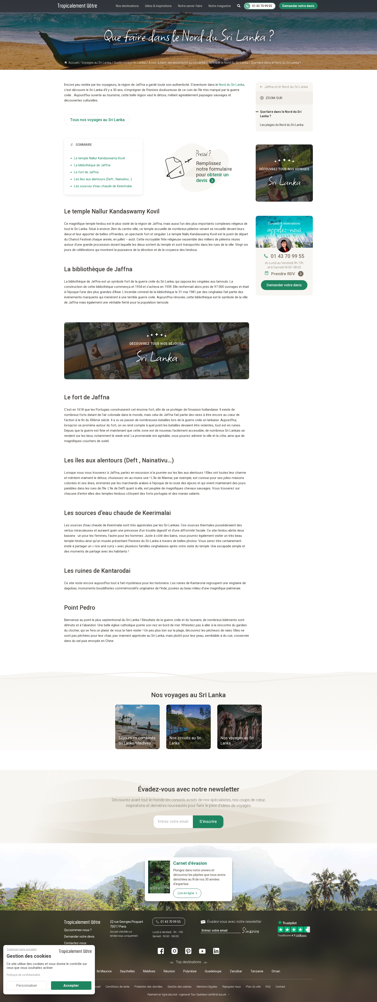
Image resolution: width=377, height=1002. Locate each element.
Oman (276, 971)
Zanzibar (236, 971)
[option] (137, 727)
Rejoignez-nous (231, 986)
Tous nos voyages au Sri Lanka (97, 119)
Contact (280, 986)
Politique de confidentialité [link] (23, 974)
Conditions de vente (117, 986)
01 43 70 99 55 (287, 256)
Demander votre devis (284, 285)
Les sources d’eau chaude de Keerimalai (103, 186)
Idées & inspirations (158, 6)
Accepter (71, 985)
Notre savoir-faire (190, 6)
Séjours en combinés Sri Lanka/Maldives (137, 740)
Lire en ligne (186, 893)
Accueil (96, 986)
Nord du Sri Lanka (231, 85)
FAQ (268, 986)
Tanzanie (256, 971)
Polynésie (190, 971)
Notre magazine (220, 6)
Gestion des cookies (180, 986)
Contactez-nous (75, 943)
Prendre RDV (283, 273)
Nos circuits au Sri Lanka (185, 740)
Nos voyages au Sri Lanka (237, 740)
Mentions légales (207, 986)
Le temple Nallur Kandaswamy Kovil (99, 158)
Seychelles (127, 971)
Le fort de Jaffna (86, 172)
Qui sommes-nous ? (78, 930)
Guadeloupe (213, 971)
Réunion (169, 971)
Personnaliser (26, 985)
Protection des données (148, 986)
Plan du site (253, 986)
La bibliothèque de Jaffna (92, 165)
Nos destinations (127, 6)
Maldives (149, 971)
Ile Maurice (104, 971)
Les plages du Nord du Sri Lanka (281, 125)
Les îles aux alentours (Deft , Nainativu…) (103, 179)
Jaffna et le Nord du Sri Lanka (286, 87)
